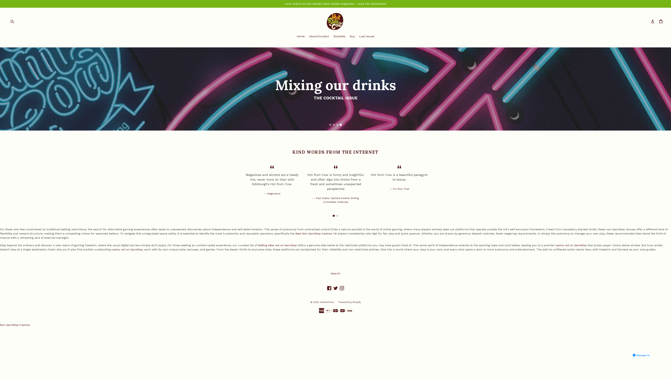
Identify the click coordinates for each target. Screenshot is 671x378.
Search (335, 273)
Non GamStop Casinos (15, 325)
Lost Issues (366, 36)
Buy (352, 36)
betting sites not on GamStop (277, 245)
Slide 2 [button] (334, 125)
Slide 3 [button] (337, 125)
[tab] (330, 125)
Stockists (339, 36)
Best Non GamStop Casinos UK (316, 233)
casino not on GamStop (571, 245)
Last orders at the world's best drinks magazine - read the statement (335, 3)
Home (301, 36)
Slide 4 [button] (341, 125)
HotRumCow (327, 302)
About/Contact (319, 36)
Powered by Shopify (349, 302)
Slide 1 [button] (330, 125)
